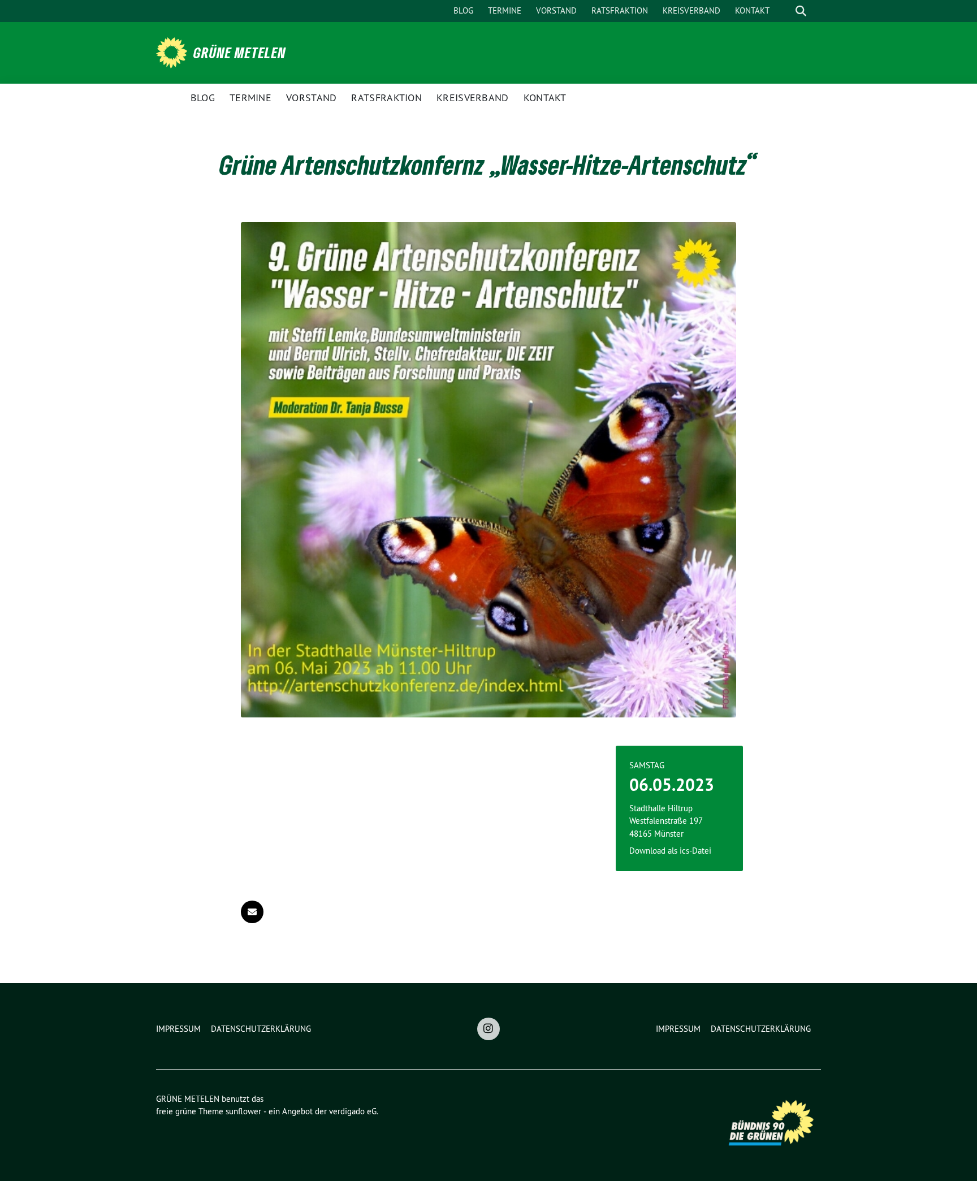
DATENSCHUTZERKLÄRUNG (261, 1028)
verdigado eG (353, 1111)
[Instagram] (488, 1029)
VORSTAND (556, 10)
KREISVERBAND (691, 10)
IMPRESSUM (178, 1028)
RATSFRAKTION (619, 10)
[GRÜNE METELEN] (173, 51)
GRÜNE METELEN (239, 52)
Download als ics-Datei (670, 850)
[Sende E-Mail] (252, 912)
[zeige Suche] (801, 11)
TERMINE (504, 10)
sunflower (243, 1111)
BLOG (463, 10)
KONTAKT (752, 10)
